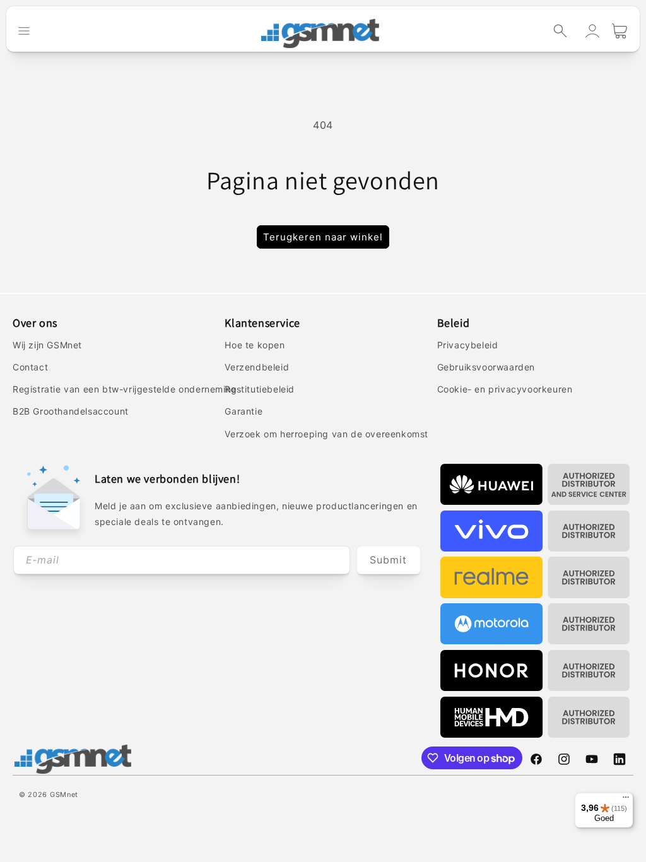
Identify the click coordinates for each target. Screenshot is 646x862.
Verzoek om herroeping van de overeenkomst (326, 433)
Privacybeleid (467, 344)
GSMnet (64, 794)
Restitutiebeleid (260, 389)
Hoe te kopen (255, 344)
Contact (30, 367)
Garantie (243, 411)
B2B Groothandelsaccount (71, 411)
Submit (388, 559)
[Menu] (625, 800)
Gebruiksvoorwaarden (486, 367)
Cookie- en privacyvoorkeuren (505, 389)
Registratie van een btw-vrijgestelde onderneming (125, 389)
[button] (560, 30)
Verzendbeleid (257, 367)
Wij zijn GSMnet (47, 344)
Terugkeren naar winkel (323, 237)
